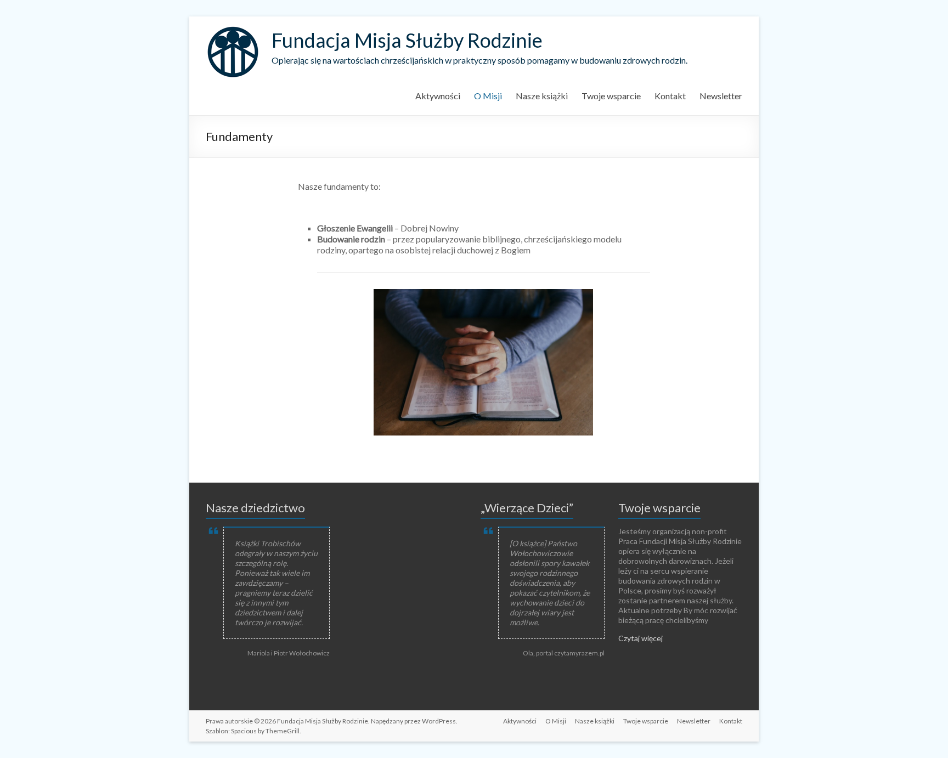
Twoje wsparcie (611, 95)
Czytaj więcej (640, 638)
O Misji (488, 95)
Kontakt (670, 95)
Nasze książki (542, 95)
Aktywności (437, 95)
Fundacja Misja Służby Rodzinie (407, 40)
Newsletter (720, 95)
